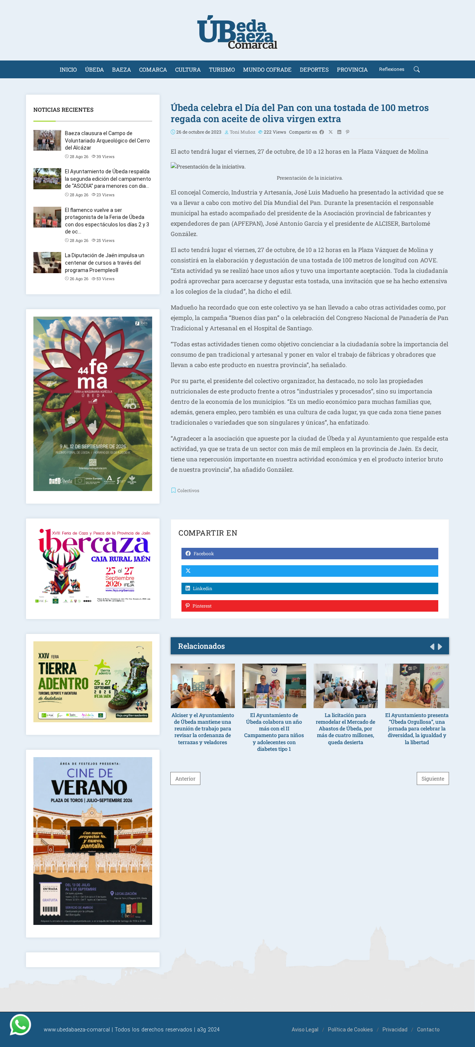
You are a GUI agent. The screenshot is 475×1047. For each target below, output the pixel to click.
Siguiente (433, 778)
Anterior (185, 778)
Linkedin (202, 588)
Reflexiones (391, 69)
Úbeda (94, 69)
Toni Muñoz (242, 132)
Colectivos (188, 490)
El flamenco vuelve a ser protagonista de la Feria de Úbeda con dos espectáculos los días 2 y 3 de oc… (107, 221)
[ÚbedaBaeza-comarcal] (237, 30)
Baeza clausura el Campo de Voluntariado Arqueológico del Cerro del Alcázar (107, 140)
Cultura (188, 69)
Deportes (314, 69)
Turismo (222, 69)
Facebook (203, 553)
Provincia (352, 69)
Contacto (428, 1030)
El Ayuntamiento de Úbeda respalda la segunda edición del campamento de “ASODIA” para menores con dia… (108, 178)
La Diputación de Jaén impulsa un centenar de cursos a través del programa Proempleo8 (104, 262)
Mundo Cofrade (267, 69)
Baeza (121, 69)
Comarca (153, 69)
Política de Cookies (350, 1030)
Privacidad (395, 1030)
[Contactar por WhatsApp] (20, 1025)
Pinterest (201, 606)
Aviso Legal (305, 1030)
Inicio (68, 69)
